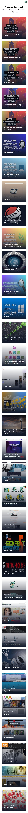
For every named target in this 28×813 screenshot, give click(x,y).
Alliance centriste (9, 784)
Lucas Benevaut (8, 386)
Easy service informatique (12, 667)
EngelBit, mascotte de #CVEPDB (13, 597)
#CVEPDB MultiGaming (10, 503)
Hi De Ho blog (8, 761)
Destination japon (9, 737)
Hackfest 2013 (8, 550)
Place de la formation (10, 527)
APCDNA (6, 714)
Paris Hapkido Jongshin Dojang (13, 644)
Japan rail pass (8, 691)
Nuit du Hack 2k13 (9, 574)
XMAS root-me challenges (11, 223)
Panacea (6, 480)
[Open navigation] (2, 2)
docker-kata (7, 199)
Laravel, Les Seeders (10, 340)
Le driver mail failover (10, 410)
